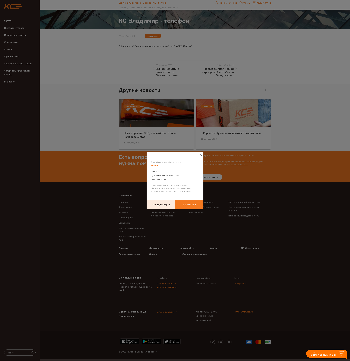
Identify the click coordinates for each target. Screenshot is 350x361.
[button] (326, 355)
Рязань (154, 165)
